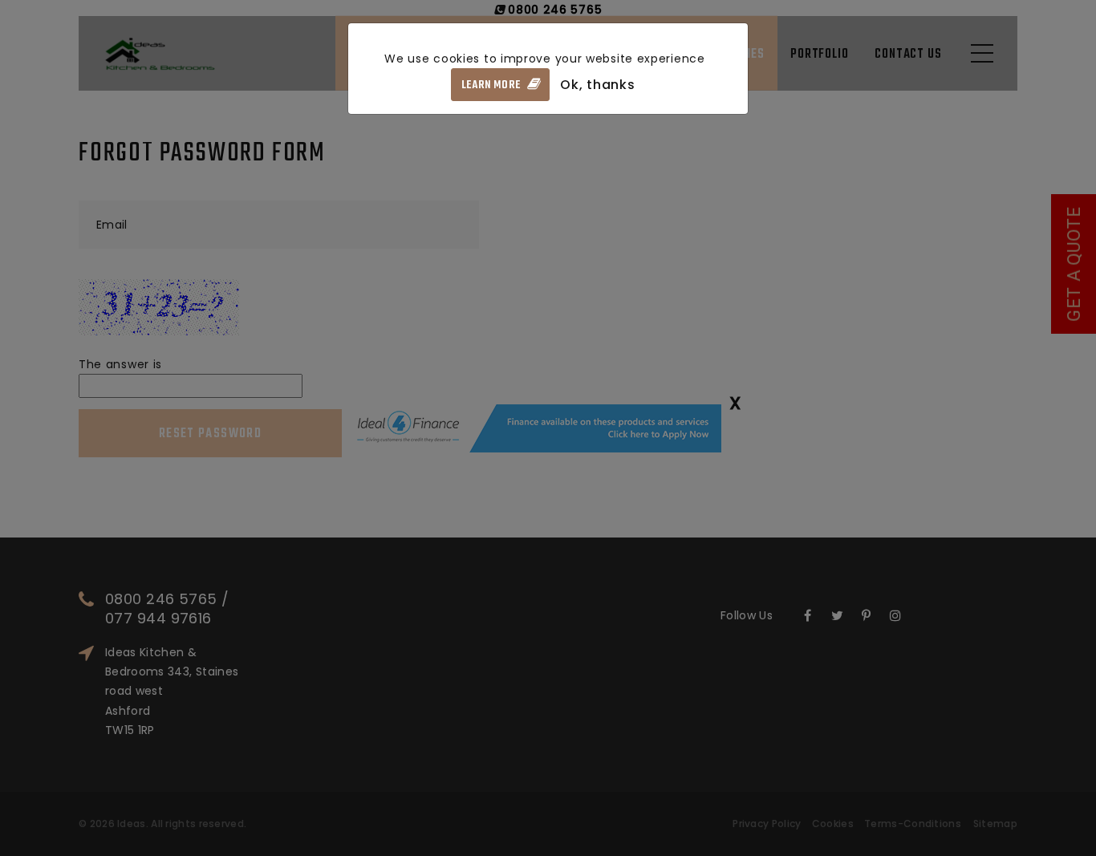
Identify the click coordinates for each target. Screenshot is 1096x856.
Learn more (492, 85)
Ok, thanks (597, 84)
